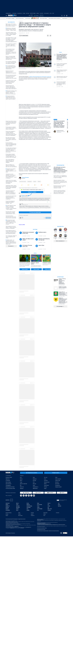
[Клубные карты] (37, 234)
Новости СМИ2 (22, 224)
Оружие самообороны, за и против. (44, 239)
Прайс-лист (8, 381)
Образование (35, 391)
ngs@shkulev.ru (16, 429)
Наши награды (8, 384)
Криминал (34, 381)
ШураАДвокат (23, 195)
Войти (22, 218)
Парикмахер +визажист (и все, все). (28, 233)
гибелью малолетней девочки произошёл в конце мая (40, 76)
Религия (45, 389)
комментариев (24, 35)
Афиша (37, 13)
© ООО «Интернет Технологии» (10, 435)
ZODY (53, 13)
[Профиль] (67, 15)
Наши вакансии (8, 386)
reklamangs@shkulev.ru (40, 422)
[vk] (24, 398)
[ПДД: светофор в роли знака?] (20, 240)
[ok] (26, 398)
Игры (51, 13)
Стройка (34, 181)
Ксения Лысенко (25, 177)
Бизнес (21, 381)
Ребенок (39, 181)
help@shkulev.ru (12, 430)
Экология (57, 384)
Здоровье (21, 391)
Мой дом (34, 386)
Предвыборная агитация (10, 389)
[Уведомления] (64, 15)
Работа (45, 386)
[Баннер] (35, 18)
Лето (34, 384)
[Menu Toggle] (6, 15)
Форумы (27, 13)
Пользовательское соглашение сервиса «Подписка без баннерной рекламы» (48, 433)
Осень (45, 381)
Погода (24, 13)
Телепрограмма (33, 13)
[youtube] (34, 398)
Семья (45, 391)
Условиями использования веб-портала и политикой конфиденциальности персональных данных (51, 427)
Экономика (57, 386)
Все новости (11, 22)
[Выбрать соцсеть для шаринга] (50, 36)
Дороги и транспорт (23, 386)
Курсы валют (46, 13)
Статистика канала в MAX (10, 391)
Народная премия (58, 389)
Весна (21, 383)
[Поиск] (62, 15)
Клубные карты (42, 232)
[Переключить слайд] (50, 258)
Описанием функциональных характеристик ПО (44, 426)
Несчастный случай (23, 181)
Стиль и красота (58, 381)
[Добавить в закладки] (48, 36)
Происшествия (46, 384)
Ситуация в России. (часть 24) (27, 246)
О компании (8, 383)
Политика (46, 383)
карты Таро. (41, 245)
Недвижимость (8, 13)
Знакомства (19, 13)
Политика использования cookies (42, 430)
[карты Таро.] (37, 247)
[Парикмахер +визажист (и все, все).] (20, 234)
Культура (34, 383)
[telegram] (21, 398)
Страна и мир (57, 383)
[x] (31, 398)
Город (21, 384)
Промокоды (14, 13)
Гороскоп (41, 13)
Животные (22, 389)
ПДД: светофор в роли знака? (28, 239)
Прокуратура (29, 181)
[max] (29, 398)
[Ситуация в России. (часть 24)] (20, 247)
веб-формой (22, 430)
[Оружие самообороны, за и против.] (37, 240)
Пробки (36, 15)
